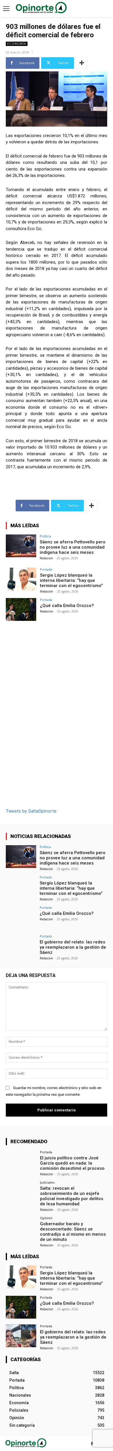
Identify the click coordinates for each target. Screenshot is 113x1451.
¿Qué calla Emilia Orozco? (67, 605)
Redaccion (46, 558)
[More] (82, 63)
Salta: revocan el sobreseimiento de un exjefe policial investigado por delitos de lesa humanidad (71, 1196)
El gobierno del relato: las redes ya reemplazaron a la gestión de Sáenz (73, 947)
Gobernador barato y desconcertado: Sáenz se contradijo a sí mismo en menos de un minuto (73, 1231)
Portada (46, 569)
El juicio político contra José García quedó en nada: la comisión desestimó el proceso (72, 1163)
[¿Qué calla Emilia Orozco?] (21, 609)
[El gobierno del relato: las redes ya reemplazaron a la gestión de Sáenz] (21, 945)
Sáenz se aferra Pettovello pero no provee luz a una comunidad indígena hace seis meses (72, 547)
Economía (16, 44)
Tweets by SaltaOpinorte (31, 811)
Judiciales (47, 1182)
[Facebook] (92, 1444)
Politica (45, 536)
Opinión (46, 1217)
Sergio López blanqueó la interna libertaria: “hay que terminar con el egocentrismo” (71, 580)
